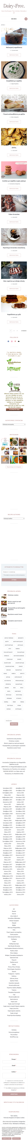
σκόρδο (9, 709)
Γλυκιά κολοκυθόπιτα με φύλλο (14, 114)
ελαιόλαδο (10, 659)
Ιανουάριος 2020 (7, 823)
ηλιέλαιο (8, 670)
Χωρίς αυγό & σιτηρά (14, 1004)
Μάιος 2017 (7, 859)
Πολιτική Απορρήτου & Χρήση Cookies (14, 1117)
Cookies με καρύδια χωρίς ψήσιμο (14, 181)
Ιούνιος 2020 (20, 816)
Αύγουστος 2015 (20, 878)
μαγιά (8, 691)
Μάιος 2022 (7, 795)
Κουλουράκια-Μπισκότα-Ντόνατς (14, 948)
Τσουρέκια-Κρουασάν (14, 992)
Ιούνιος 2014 (20, 894)
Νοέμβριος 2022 (7, 790)
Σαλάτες (14, 976)
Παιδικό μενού (14, 962)
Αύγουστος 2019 (20, 827)
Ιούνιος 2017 (20, 857)
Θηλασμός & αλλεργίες (19, 1123)
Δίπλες (14, 147)
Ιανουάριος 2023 (7, 788)
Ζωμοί (14, 941)
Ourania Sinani (15, 50)
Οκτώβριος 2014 (20, 890)
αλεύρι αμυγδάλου (18, 641)
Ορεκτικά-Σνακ (14, 957)
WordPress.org (14, 1037)
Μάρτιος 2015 (7, 885)
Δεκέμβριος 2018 (20, 836)
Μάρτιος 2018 (7, 848)
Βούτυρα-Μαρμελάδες (14, 927)
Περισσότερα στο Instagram (14, 467)
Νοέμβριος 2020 (7, 811)
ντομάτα (18, 698)
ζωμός (21, 666)
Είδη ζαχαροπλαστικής (14, 936)
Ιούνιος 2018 (20, 843)
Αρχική (3, 24)
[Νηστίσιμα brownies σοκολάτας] (14, 236)
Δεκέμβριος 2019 (20, 823)
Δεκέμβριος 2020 (20, 809)
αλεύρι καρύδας (9, 645)
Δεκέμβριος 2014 (20, 887)
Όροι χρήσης (14, 1115)
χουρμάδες (18, 709)
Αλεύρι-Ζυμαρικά (14, 920)
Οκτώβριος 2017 (20, 853)
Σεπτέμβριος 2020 (8, 813)
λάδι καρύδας (18, 684)
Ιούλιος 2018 (7, 843)
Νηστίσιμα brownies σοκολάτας (14, 248)
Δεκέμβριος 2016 (20, 864)
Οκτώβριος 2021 (20, 799)
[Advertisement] (14, 490)
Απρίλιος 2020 (20, 818)
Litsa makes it (14, 916)
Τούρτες (14, 990)
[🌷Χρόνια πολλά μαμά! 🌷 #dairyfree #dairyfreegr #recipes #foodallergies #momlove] (5, 442)
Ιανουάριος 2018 (7, 850)
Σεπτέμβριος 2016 (20, 866)
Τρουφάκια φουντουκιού (15, 620)
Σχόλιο (14, 1071)
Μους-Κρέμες (14, 953)
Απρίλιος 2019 (20, 832)
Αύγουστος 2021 (7, 802)
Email (14, 1065)
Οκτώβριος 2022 (20, 790)
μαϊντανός (18, 691)
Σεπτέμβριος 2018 (8, 841)
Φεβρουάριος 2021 (20, 806)
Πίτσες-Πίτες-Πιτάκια (14, 967)
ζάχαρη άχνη (7, 662)
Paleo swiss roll (20, 771)
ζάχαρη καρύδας (19, 662)
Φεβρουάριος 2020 (20, 820)
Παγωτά (14, 960)
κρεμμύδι (8, 684)
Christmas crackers (13, 595)
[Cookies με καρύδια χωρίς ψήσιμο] (14, 170)
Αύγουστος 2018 (20, 841)
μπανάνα (9, 698)
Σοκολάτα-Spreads (14, 983)
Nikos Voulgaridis (15, 117)
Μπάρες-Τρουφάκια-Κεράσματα (14, 955)
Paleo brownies (14, 214)
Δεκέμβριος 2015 (7, 878)
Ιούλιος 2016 (20, 869)
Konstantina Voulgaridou (15, 183)
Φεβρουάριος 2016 (7, 876)
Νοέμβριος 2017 (7, 853)
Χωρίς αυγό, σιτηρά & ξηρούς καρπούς (14, 1006)
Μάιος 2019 (7, 832)
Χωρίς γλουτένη (14, 1008)
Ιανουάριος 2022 (20, 797)
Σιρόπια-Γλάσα (14, 980)
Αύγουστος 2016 (7, 869)
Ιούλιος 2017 (7, 857)
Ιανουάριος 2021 (7, 809)
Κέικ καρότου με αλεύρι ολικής (14, 281)
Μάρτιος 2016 (20, 873)
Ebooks (14, 911)
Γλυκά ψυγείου (14, 934)
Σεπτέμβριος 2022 (8, 792)
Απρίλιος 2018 (20, 846)
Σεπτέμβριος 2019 (8, 827)
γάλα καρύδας (20, 652)
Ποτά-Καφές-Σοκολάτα (14, 969)
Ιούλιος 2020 (7, 816)
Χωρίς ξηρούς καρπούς (14, 1010)
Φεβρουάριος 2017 (20, 862)
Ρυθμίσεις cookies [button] (7, 1138)
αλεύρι (7, 641)
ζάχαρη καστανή (9, 666)
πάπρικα (6, 702)
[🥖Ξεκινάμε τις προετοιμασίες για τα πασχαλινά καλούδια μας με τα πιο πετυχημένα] (14, 451)
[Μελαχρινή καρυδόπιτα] (14, 36)
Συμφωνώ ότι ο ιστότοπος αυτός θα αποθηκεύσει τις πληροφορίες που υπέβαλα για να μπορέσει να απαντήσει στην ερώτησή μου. (14, 1082)
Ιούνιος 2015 (20, 880)
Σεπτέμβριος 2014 (8, 892)
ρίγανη (19, 705)
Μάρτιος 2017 (7, 862)
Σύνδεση (14, 1030)
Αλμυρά (14, 923)
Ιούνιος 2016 (7, 871)
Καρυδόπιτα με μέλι (14, 314)
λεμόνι (7, 687)
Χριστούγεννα (14, 999)
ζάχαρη (19, 659)
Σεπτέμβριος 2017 (8, 855)
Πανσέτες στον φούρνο (18, 769)
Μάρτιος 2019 (7, 834)
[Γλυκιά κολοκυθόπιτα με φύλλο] (14, 103)
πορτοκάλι (10, 705)
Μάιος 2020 (7, 818)
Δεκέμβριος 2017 (20, 850)
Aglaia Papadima (14, 83)
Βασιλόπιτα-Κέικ (18, 773)
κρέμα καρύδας (20, 680)
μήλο (21, 687)
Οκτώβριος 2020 (20, 811)
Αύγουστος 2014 (20, 892)
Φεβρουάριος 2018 (20, 848)
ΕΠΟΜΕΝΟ (24, 330)
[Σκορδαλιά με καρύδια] (14, 70)
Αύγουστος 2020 (20, 813)
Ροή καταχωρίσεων (14, 1032)
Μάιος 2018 (7, 846)
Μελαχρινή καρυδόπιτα (14, 47)
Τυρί (14, 994)
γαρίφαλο (6, 655)
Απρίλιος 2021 (20, 804)
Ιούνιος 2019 (20, 829)
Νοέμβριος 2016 (7, 866)
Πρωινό (14, 971)
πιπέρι (14, 702)
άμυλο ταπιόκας (8, 638)
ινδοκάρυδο (18, 670)
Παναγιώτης (6, 769)
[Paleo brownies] (14, 203)
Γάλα (14, 930)
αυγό (10, 648)
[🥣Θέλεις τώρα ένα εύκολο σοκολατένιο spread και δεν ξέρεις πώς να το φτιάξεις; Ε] (23, 451)
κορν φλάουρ (18, 677)
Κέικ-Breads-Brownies (14, 946)
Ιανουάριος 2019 (7, 836)
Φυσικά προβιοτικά (14, 997)
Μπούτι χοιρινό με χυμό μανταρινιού (14, 743)
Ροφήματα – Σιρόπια (14, 973)
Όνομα (14, 1059)
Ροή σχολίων (14, 1034)
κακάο (5, 673)
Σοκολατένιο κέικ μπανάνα (14, 738)
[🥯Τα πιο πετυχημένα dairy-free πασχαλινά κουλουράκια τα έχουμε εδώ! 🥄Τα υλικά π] (5, 451)
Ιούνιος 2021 (7, 804)
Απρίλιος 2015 (20, 883)
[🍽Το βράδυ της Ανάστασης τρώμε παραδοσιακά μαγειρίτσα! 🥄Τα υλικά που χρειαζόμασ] (14, 442)
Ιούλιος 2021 (20, 802)
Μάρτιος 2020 (7, 820)
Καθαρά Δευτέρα (14, 943)
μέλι (14, 687)
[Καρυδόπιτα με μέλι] (14, 303)
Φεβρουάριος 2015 (20, 885)
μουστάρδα (19, 694)
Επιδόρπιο (14, 939)
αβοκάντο (21, 638)
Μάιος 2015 (7, 883)
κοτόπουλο (7, 680)
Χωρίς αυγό (14, 1001)
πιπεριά (22, 702)
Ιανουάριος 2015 (7, 887)
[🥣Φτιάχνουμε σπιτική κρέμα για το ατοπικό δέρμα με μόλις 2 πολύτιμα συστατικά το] (5, 460)
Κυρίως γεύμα (14, 950)
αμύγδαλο (20, 645)
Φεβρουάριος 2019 (20, 834)
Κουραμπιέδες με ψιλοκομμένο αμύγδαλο (14, 745)
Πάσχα (14, 964)
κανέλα (14, 673)
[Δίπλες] (14, 136)
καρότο (22, 673)
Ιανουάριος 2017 (7, 864)
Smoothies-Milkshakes (14, 918)
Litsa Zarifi (15, 150)
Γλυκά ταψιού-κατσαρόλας (14, 932)
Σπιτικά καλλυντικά (14, 985)
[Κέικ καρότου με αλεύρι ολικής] (14, 270)
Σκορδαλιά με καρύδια (14, 81)
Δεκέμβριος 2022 (20, 788)
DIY (14, 909)
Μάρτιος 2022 (20, 795)
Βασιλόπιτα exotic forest (15, 614)
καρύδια (8, 677)
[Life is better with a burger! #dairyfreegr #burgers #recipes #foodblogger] (23, 460)
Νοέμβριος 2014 (7, 890)
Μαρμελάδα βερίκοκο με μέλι (19, 766)
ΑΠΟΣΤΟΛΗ (14, 1094)
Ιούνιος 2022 (20, 792)
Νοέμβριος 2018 (7, 839)
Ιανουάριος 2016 (20, 876)
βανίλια (18, 648)
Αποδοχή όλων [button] (16, 1138)
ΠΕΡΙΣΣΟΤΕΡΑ (14, 55)
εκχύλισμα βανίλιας (19, 655)
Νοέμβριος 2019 (7, 825)
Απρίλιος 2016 (7, 873)
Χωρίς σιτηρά (14, 1013)
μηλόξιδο (8, 694)
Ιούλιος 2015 (7, 880)
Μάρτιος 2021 (7, 806)
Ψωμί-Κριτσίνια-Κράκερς (14, 1015)
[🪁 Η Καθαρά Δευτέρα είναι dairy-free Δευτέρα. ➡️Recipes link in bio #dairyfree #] (14, 460)
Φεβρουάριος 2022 (7, 797)
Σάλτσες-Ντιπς (14, 978)
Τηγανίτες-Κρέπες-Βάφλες (14, 987)
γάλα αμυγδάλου (8, 652)
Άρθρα (14, 925)
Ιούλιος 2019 (7, 829)
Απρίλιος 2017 (20, 859)
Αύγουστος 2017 (20, 855)
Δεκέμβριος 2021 (7, 799)
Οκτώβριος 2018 (20, 839)
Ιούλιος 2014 (7, 894)
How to (14, 913)
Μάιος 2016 (20, 871)
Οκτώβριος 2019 (20, 825)
